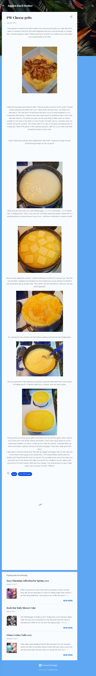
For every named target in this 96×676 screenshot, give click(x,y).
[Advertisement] (86, 47)
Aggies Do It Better (20, 5)
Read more (68, 601)
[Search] (92, 6)
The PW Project (25, 474)
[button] (71, 17)
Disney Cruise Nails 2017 (19, 635)
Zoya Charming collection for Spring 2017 (28, 580)
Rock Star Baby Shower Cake (21, 608)
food (14, 474)
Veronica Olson (53, 670)
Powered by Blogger (49, 665)
